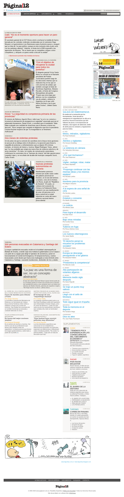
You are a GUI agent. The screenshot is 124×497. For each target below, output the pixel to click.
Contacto (86, 480)
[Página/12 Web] (16, 8)
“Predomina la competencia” (76, 262)
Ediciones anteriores (93, 10)
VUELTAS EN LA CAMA (79, 373)
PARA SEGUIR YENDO (79, 403)
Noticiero (74, 429)
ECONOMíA (66, 196)
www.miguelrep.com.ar (67, 461)
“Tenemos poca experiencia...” (81, 348)
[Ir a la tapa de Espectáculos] (36, 266)
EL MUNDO (66, 251)
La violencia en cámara (74, 148)
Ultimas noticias (40, 480)
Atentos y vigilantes (72, 141)
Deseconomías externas (79, 350)
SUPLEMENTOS (71, 324)
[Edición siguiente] (6, 10)
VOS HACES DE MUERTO (80, 378)
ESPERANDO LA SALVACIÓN (81, 400)
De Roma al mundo (77, 426)
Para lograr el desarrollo (74, 212)
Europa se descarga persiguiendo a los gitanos (75, 254)
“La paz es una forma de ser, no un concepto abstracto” (40, 273)
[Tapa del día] (106, 99)
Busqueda (76, 480)
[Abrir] (38, 14)
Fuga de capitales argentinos (80, 355)
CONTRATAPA (67, 314)
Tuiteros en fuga (70, 227)
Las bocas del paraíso (78, 423)
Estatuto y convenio (72, 198)
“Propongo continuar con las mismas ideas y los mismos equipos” (76, 172)
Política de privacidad (69, 491)
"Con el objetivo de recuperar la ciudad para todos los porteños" (45, 66)
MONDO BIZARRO (77, 376)
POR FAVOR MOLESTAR (75, 363)
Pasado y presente (77, 353)
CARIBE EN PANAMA (79, 412)
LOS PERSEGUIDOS (78, 404)
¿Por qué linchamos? (73, 155)
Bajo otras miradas (72, 219)
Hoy (28, 10)
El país (65, 110)
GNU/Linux (72, 493)
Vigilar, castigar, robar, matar (76, 162)
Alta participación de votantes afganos (72, 271)
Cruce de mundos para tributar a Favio (17, 295)
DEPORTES (66, 285)
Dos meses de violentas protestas (21, 138)
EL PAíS (65, 131)
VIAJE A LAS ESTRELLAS (79, 372)
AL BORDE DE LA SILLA (79, 401)
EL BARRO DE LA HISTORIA (77, 388)
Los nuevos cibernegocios (75, 234)
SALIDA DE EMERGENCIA (76, 112)
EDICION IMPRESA (73, 107)
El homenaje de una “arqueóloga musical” (43, 295)
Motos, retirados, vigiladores (76, 133)
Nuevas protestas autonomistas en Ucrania (44, 166)
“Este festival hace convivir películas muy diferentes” (45, 319)
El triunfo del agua (77, 424)
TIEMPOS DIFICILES (78, 375)
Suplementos (66, 480)
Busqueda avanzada (112, 10)
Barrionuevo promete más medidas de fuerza (24, 56)
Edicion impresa (53, 480)
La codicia (68, 205)
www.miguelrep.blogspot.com (83, 461)
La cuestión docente (78, 351)
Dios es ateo (69, 316)
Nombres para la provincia (75, 181)
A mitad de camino (77, 428)
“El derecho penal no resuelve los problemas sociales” (74, 243)
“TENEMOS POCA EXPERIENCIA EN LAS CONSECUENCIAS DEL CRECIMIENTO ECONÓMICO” (79, 334)
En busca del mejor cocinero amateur (16, 319)
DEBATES (65, 210)
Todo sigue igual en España (76, 302)
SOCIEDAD (66, 224)
